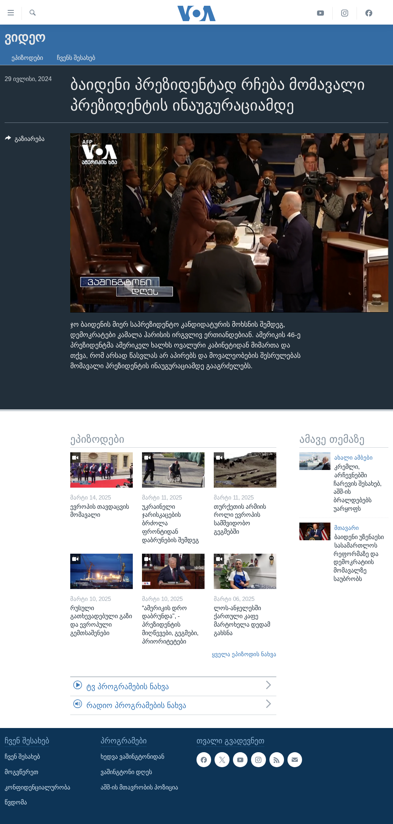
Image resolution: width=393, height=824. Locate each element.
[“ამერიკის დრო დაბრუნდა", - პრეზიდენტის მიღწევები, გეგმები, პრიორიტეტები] (173, 571)
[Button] (25, 140)
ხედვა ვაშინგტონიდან (132, 757)
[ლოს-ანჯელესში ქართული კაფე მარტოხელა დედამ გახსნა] (245, 571)
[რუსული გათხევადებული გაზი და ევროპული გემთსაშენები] (101, 571)
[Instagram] (345, 13)
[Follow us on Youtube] (240, 760)
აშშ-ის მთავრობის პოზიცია (139, 787)
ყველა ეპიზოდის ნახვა (244, 654)
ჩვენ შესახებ (22, 757)
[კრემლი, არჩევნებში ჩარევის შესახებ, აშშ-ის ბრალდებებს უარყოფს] (314, 461)
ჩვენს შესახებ (76, 58)
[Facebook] (369, 13)
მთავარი (346, 528)
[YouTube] (321, 13)
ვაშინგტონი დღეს (126, 772)
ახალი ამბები (353, 458)
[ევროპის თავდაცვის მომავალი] (101, 470)
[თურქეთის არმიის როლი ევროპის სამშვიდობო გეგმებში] (245, 470)
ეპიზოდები (27, 58)
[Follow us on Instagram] (258, 760)
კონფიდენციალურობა (37, 787)
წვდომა (16, 802)
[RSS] (276, 760)
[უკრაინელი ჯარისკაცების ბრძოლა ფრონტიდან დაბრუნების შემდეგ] (173, 470)
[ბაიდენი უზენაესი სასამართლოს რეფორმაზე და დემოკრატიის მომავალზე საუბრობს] (314, 531)
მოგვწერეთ (21, 772)
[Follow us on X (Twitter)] (222, 760)
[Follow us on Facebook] (203, 760)
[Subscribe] (294, 760)
